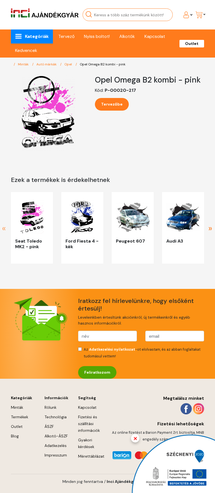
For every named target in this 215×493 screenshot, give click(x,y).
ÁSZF (49, 426)
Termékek (19, 416)
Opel (68, 64)
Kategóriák (37, 36)
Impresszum (56, 455)
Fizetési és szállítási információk (89, 423)
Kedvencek (26, 50)
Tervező (66, 36)
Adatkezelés (56, 445)
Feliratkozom (97, 372)
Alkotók (127, 36)
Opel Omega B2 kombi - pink (102, 64)
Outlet (191, 43)
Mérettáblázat (91, 456)
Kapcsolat (154, 36)
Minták (23, 64)
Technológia (56, 416)
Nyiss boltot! (97, 36)
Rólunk (51, 407)
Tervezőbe (112, 104)
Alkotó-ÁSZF (56, 436)
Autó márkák (46, 64)
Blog (15, 436)
